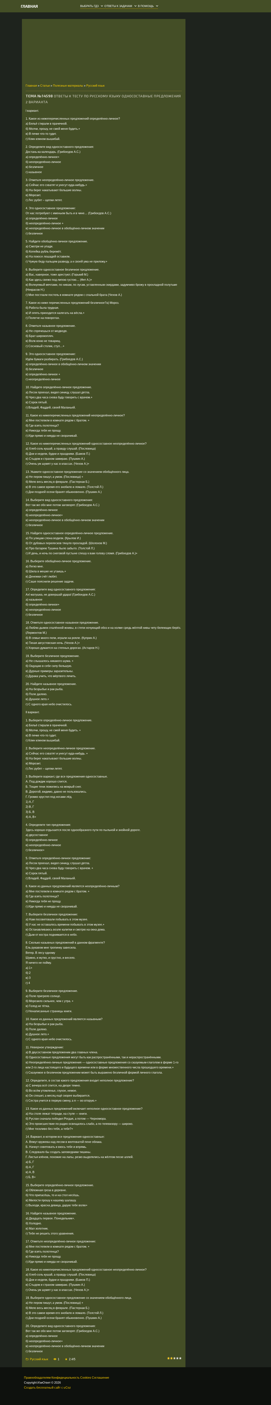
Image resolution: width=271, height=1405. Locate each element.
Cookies (85, 1377)
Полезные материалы (68, 85)
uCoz (67, 1387)
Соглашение (100, 1377)
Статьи (45, 85)
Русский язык (95, 85)
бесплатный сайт (48, 1387)
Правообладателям (37, 1377)
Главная (29, 6)
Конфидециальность (65, 1377)
